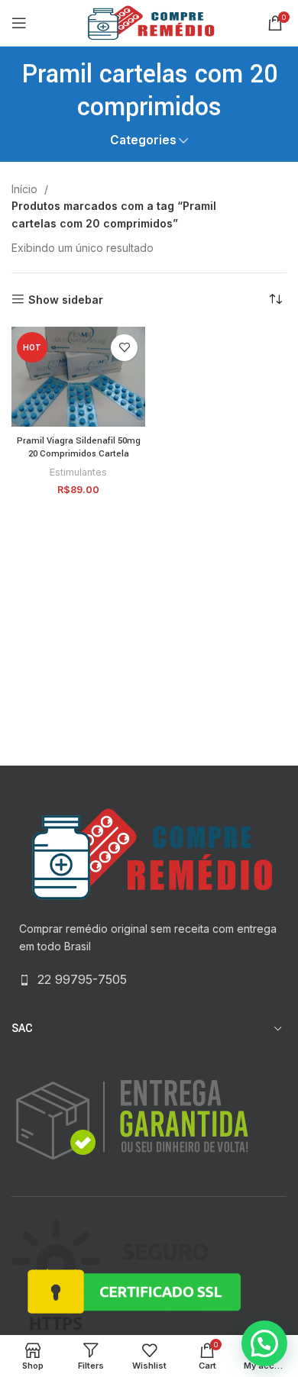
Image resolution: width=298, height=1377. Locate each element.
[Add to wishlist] (124, 347)
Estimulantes (78, 472)
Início (25, 188)
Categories (143, 140)
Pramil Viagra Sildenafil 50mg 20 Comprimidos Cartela (79, 447)
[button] (264, 1343)
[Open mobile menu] (19, 23)
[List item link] (149, 980)
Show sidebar (65, 299)
